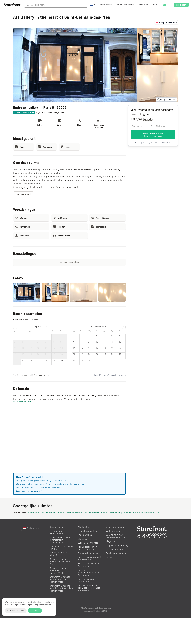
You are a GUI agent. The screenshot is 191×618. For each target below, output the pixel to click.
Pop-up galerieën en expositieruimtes (87, 548)
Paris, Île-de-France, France (52, 112)
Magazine (110, 541)
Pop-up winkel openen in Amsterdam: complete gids (60, 540)
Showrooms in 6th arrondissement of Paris (93, 512)
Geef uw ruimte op (115, 527)
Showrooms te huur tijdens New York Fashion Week (59, 570)
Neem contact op (114, 549)
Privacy (109, 557)
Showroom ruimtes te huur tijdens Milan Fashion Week (60, 579)
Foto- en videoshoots (88, 553)
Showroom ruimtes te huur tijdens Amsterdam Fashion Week (61, 588)
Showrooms (83, 539)
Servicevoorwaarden (116, 553)
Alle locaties (84, 527)
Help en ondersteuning (117, 545)
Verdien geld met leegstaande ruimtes (116, 536)
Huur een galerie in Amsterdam (87, 580)
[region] (69, 441)
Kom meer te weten (15, 610)
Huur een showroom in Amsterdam (89, 564)
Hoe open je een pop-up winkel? (61, 547)
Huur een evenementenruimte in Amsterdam (89, 572)
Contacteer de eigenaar (23, 401)
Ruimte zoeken (57, 527)
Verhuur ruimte (113, 531)
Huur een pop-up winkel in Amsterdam (89, 558)
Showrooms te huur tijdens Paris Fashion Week (60, 561)
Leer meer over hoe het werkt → (30, 491)
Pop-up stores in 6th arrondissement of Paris (49, 512)
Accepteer (34, 610)
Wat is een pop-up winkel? (58, 553)
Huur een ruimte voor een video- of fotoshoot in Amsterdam (89, 588)
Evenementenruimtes (88, 543)
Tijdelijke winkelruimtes (89, 531)
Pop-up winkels (85, 535)
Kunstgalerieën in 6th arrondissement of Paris (137, 512)
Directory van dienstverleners (57, 532)
